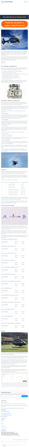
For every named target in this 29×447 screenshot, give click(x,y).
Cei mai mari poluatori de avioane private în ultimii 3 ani (9, 434)
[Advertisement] (14, 9)
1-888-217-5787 (6, 402)
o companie (6, 236)
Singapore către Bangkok (10, 267)
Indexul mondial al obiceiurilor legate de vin (7, 432)
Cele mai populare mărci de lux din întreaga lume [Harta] (9, 433)
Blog (2, 421)
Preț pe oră (22, 182)
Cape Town (14, 281)
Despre (2, 423)
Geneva (13, 253)
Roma (13, 246)
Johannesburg (6, 281)
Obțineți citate (25, 396)
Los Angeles (12, 260)
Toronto (5, 309)
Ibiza (8, 288)
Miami (10, 316)
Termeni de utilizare (4, 427)
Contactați (2, 425)
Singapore (5, 267)
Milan (4, 288)
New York (5, 260)
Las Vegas (12, 274)
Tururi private (3, 418)
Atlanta (5, 316)
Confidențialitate (3, 429)
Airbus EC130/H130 (9, 200)
